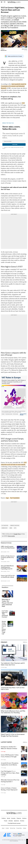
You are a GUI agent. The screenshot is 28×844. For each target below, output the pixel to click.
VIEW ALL (25, 642)
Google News (17, 534)
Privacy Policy (19, 828)
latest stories (11, 536)
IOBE (11, 528)
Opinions (16, 821)
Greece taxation (14, 525)
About (3, 828)
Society (13, 818)
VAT (23, 103)
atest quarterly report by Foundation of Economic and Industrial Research (13, 86)
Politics (4, 818)
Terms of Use (12, 828)
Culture (24, 818)
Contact (7, 828)
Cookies (24, 828)
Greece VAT (4, 528)
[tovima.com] (14, 2)
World (8, 818)
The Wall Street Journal (14, 823)
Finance (2, 49)
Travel (5, 821)
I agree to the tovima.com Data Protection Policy (12, 148)
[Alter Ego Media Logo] (7, 836)
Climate (10, 821)
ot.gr (7, 498)
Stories (22, 821)
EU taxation (5, 525)
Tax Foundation (14, 498)
